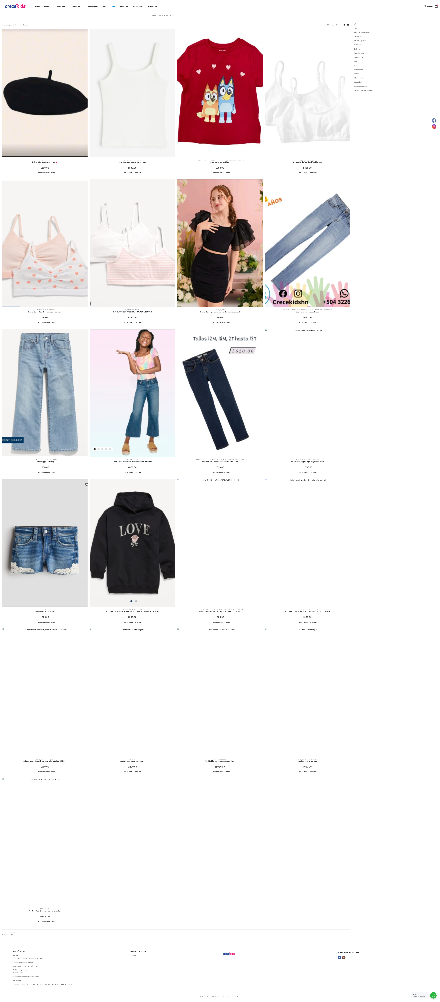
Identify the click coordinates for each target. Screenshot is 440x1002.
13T (130, 160)
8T (47, 160)
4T (214, 160)
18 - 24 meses (301, 310)
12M (203, 459)
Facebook (339, 957)
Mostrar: (330, 25)
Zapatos (124, 6)
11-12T (304, 609)
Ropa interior (311, 160)
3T (221, 459)
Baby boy (48, 6)
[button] (428, 6)
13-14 (201, 160)
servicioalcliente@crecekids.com (26, 977)
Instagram (343, 957)
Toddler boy (75, 6)
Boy (104, 6)
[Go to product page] (45, 93)
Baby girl (61, 6)
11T (196, 160)
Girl (113, 6)
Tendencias (152, 6)
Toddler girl (92, 6)
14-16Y (205, 160)
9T (136, 160)
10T (43, 160)
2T (212, 160)
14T (132, 160)
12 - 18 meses (290, 310)
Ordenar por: (7, 25)
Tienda (37, 6)
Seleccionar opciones (46, 173)
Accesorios (138, 6)
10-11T (298, 609)
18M (217, 459)
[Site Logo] (16, 6)
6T (225, 459)
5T (40, 459)
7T (312, 310)
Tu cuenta (133, 955)
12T (45, 160)
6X (310, 310)
